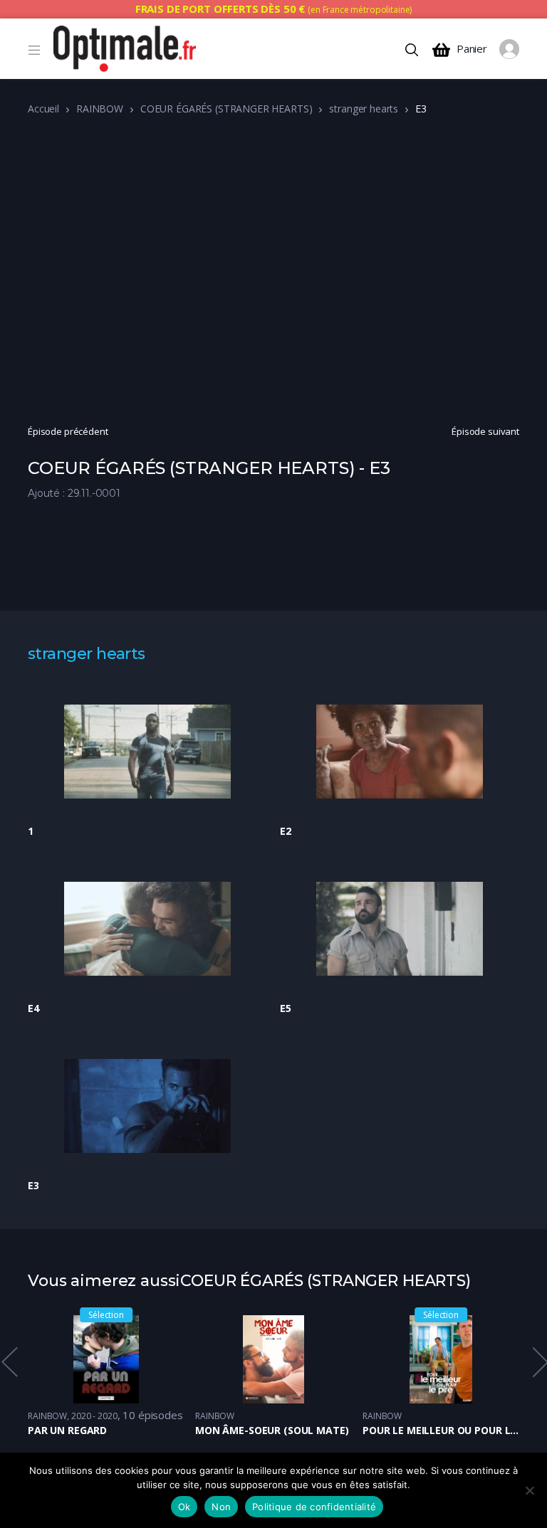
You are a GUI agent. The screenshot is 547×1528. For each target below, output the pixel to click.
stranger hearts (363, 108)
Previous (8, 1362)
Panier (472, 49)
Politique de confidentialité (314, 1506)
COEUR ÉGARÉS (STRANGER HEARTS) (226, 108)
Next (539, 1362)
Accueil (43, 108)
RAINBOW (99, 108)
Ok (184, 1506)
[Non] (529, 1490)
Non (221, 1506)
